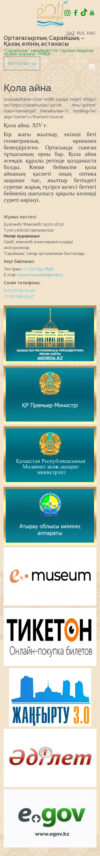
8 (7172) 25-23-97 (19, 290)
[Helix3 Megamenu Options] (92, 66)
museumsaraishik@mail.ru (40, 275)
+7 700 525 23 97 (19, 296)
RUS (81, 33)
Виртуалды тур (22, 63)
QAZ (70, 33)
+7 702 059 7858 (38, 269)
